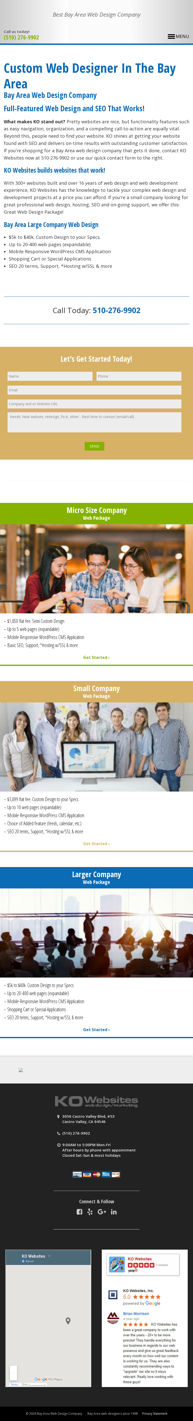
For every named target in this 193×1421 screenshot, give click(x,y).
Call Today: (96, 310)
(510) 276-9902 (21, 37)
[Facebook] (79, 1211)
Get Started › (96, 657)
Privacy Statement (154, 1413)
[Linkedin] (114, 1211)
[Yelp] (90, 1211)
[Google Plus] (102, 1211)
